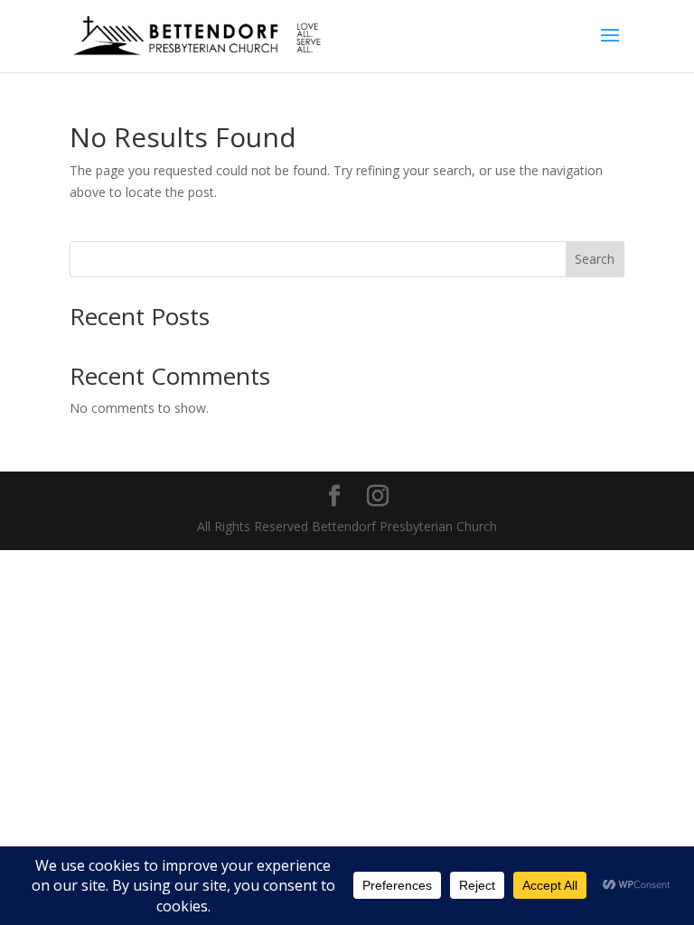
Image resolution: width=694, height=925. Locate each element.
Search (594, 258)
